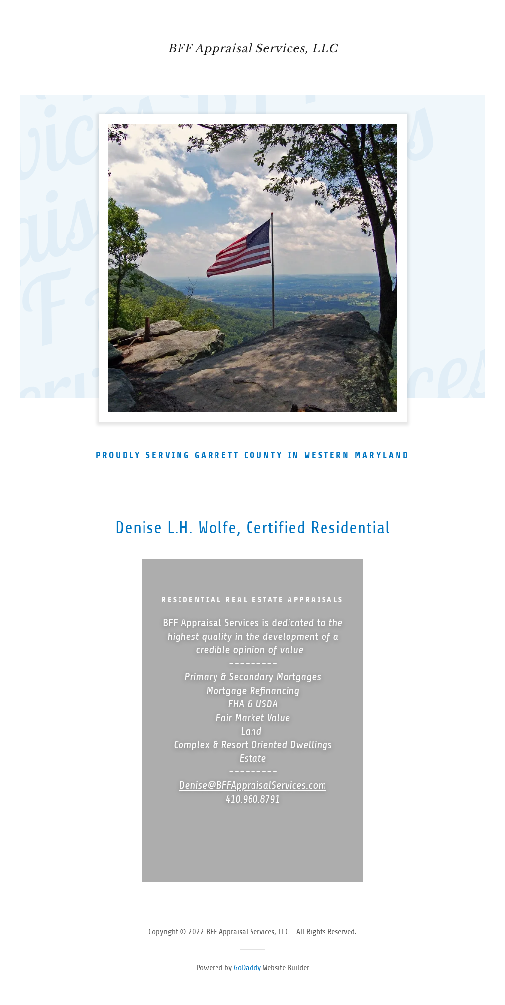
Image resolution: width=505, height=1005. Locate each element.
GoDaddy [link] (247, 967)
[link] (252, 49)
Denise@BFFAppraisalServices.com (252, 785)
